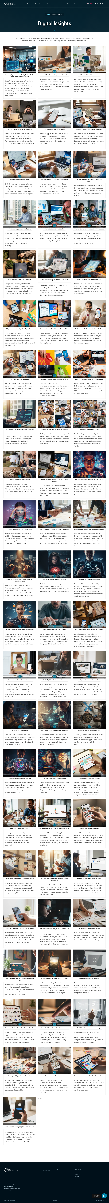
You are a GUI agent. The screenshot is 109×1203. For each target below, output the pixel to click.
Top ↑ (104, 1200)
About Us (38, 3)
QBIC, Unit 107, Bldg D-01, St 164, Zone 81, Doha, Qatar (17, 1184)
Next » (41, 1098)
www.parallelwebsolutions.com (11, 1190)
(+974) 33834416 (8, 1186)
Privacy (97, 1200)
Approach (77, 1174)
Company (77, 1176)
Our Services (49, 3)
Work (76, 1171)
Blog (68, 3)
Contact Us (78, 3)
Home (29, 3)
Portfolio (60, 3)
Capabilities (78, 1169)
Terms (100, 1200)
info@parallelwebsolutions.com (12, 1188)
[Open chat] (104, 1195)
